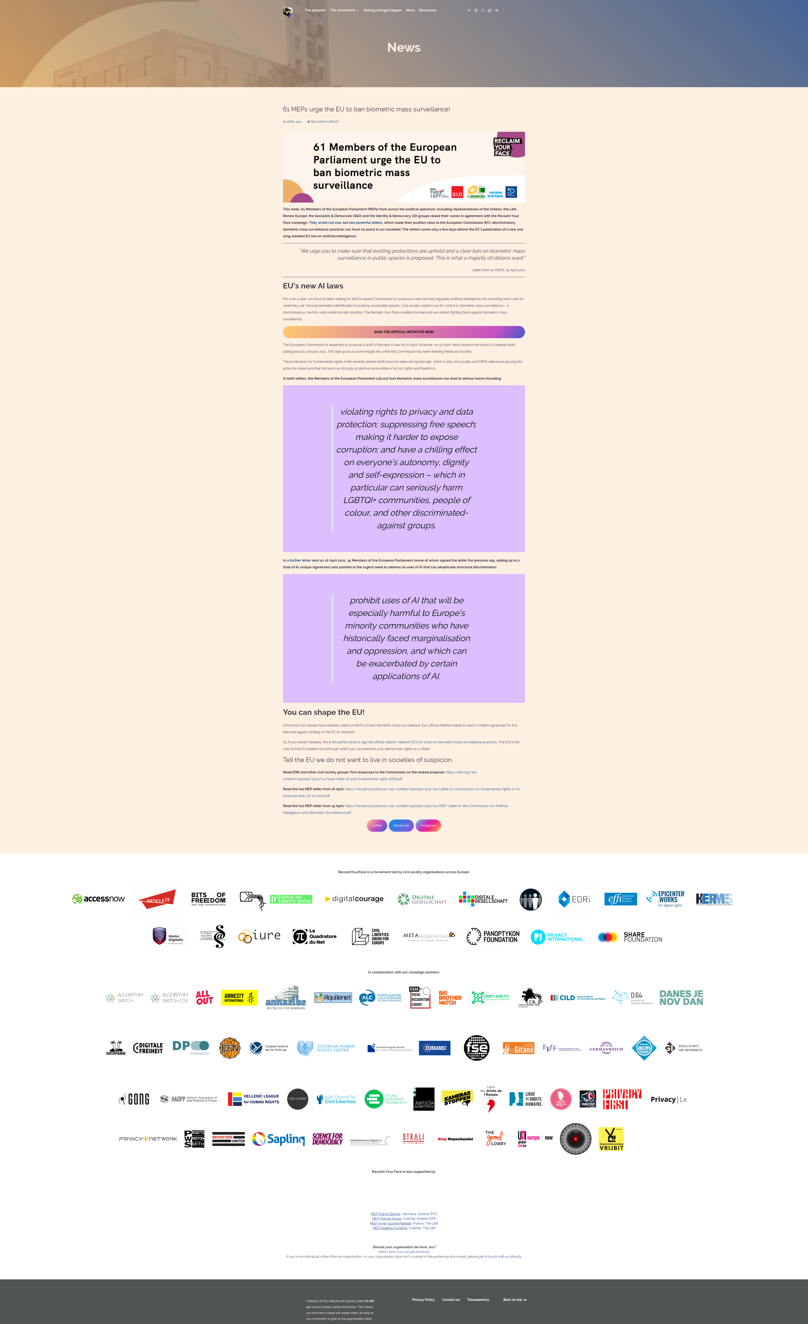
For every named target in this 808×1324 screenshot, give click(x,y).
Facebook (401, 825)
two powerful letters (365, 223)
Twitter (377, 825)
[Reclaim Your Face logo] (290, 1299)
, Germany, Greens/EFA (404, 1214)
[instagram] (483, 10)
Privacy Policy (423, 1300)
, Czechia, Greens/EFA (404, 1219)
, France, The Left (404, 1223)
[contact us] (497, 10)
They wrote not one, (325, 223)
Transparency (478, 1300)
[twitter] (469, 10)
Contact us (451, 1300)
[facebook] (476, 10)
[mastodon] (490, 10)
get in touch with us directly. (500, 1257)
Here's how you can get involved (403, 1252)
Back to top (513, 1300)
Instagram (428, 825)
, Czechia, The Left (404, 1228)
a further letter (299, 560)
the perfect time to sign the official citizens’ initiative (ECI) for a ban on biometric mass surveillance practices (414, 742)
